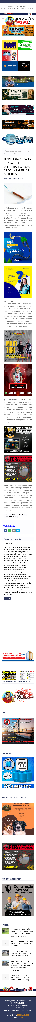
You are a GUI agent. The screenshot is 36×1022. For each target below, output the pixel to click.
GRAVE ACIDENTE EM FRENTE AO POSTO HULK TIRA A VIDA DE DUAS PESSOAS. (22, 942)
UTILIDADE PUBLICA (10, 516)
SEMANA (14, 513)
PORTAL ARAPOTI (23, 1014)
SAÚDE (14, 149)
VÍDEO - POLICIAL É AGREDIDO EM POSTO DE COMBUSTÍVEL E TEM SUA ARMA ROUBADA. (21, 952)
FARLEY (20, 1016)
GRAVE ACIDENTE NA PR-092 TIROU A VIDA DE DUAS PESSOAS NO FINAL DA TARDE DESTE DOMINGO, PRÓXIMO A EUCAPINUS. (22, 964)
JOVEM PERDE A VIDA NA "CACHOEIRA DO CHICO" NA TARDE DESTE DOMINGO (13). (21, 976)
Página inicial (7, 149)
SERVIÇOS (22, 513)
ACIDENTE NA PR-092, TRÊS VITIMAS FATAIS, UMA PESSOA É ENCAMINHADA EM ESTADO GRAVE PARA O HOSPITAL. (22, 931)
